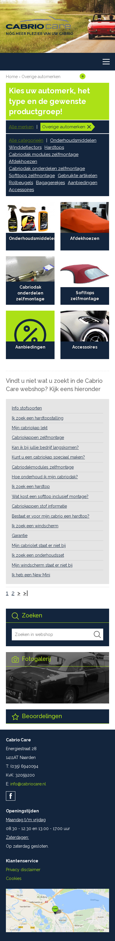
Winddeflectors (25, 147)
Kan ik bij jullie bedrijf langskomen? (45, 447)
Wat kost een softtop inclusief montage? (50, 496)
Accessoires (21, 189)
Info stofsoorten (27, 408)
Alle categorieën (26, 140)
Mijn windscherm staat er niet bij (42, 565)
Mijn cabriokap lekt (29, 427)
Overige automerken (41, 76)
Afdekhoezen (23, 161)
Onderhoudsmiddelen (73, 140)
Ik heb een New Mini (31, 575)
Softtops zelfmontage (32, 175)
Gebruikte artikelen (77, 175)
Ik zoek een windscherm (35, 525)
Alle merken (21, 126)
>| (25, 593)
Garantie (19, 535)
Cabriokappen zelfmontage (38, 437)
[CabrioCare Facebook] (10, 796)
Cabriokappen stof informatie (39, 506)
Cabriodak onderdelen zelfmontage (47, 168)
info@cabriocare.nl (28, 784)
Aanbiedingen (82, 182)
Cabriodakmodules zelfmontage (43, 467)
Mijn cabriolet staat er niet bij (39, 545)
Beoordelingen (41, 716)
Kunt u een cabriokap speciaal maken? (48, 457)
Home (12, 76)
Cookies (14, 878)
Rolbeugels (21, 182)
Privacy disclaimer (23, 869)
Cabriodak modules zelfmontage (43, 154)
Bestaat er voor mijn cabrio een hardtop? (50, 516)
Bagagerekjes (50, 182)
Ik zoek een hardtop (31, 486)
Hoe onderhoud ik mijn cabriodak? (45, 476)
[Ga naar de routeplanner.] (57, 930)
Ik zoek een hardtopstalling (37, 418)
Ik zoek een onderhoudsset (38, 555)
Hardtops (54, 147)
